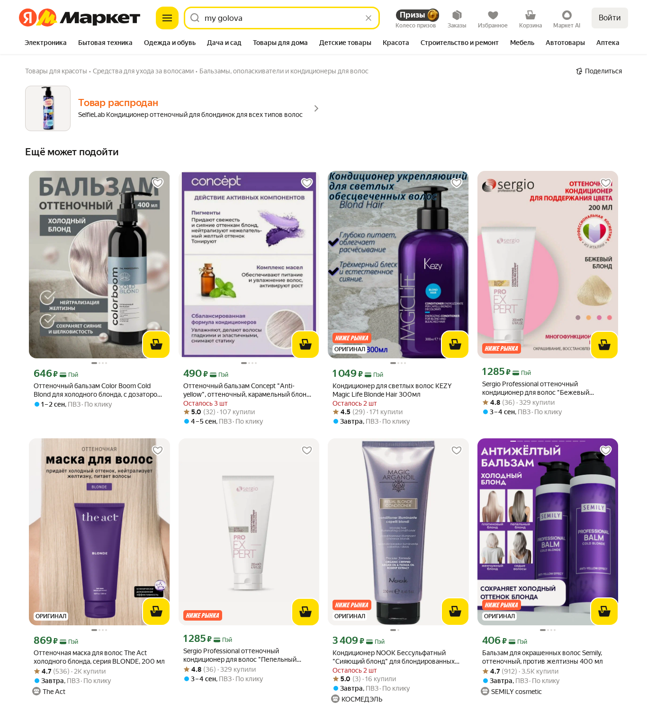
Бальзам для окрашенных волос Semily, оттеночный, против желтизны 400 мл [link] (542, 657)
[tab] (45, 43)
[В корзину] (156, 344)
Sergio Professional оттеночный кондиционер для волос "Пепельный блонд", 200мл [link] (240, 655)
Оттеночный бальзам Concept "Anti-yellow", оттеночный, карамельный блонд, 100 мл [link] (247, 390)
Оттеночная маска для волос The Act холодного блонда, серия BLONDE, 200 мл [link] (99, 657)
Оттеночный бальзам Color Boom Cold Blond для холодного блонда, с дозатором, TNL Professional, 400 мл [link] (98, 390)
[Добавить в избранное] (157, 183)
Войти (610, 17)
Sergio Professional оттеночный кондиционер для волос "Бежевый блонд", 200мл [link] (535, 388)
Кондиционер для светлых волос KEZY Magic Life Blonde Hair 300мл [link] (392, 390)
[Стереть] (368, 18)
